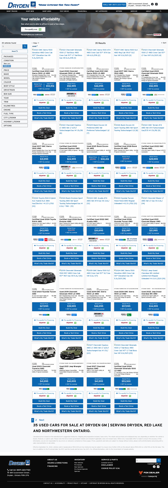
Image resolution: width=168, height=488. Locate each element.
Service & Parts (109, 460)
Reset (14, 51)
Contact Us (48, 483)
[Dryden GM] (21, 5)
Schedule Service (107, 462)
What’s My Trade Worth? (44, 118)
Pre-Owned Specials (81, 469)
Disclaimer (107, 465)
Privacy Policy (73, 483)
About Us (52, 460)
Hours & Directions (57, 463)
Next (41, 420)
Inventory (79, 460)
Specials (77, 471)
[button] (12, 11)
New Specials (78, 467)
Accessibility (60, 483)
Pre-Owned (78, 465)
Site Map (84, 483)
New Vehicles (78, 462)
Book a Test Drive (44, 113)
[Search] (24, 46)
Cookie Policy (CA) (110, 468)
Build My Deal (44, 108)
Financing (52, 466)
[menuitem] (15, 63)
